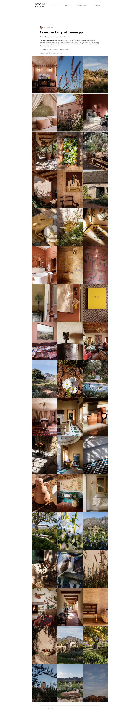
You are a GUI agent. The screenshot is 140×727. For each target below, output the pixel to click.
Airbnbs (86, 16)
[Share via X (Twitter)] (45, 708)
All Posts (34, 16)
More (98, 16)
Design (64, 16)
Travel (52, 16)
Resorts (58, 16)
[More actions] (99, 27)
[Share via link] (52, 708)
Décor (40, 16)
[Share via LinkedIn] (49, 708)
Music (80, 16)
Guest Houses (72, 16)
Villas (93, 16)
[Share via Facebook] (41, 708)
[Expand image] (44, 74)
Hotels (46, 16)
